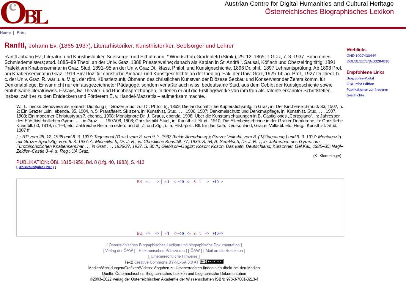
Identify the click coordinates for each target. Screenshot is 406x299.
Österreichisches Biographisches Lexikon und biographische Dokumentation (174, 245)
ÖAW (195, 250)
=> (157, 181)
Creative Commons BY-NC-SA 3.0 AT (167, 262)
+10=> (218, 181)
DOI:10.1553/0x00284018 (368, 61)
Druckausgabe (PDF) (36, 167)
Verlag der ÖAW (119, 250)
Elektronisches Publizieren (162, 250)
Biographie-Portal (360, 78)
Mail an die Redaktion (224, 250)
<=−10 (179, 181)
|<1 (166, 181)
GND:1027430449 (361, 55)
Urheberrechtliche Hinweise (174, 256)
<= (148, 181)
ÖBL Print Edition (360, 84)
